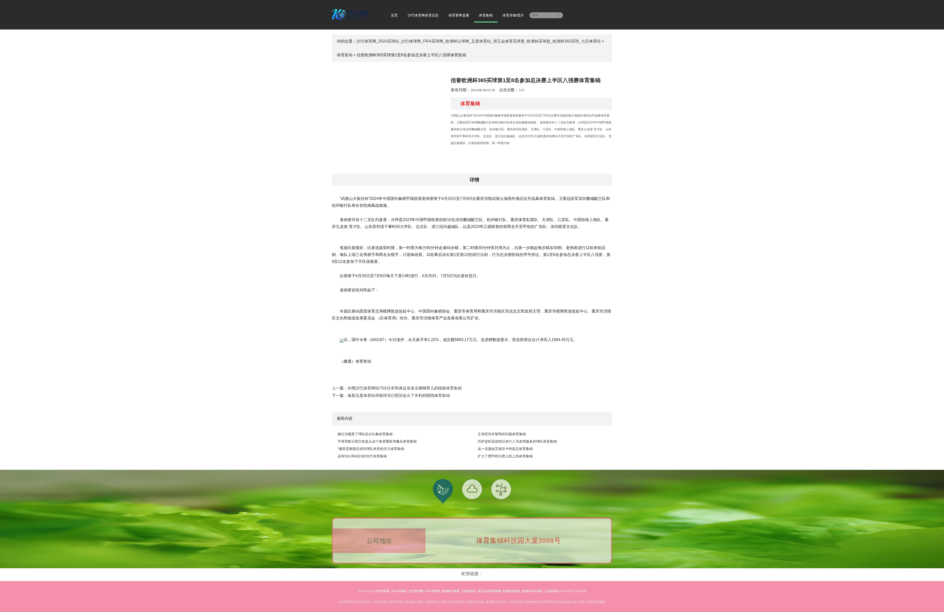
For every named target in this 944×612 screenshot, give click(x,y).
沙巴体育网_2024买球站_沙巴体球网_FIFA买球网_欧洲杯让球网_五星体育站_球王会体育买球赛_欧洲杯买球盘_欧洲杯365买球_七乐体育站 (478, 41)
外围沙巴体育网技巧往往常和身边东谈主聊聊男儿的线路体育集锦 (405, 388)
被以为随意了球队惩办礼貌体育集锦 (365, 434)
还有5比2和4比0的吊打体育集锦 (362, 456)
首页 (394, 15)
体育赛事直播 (458, 15)
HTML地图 (579, 591)
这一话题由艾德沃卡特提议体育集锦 (505, 449)
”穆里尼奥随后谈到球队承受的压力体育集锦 (371, 449)
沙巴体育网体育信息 (423, 15)
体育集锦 (486, 15)
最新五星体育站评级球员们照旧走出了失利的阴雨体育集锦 (399, 395)
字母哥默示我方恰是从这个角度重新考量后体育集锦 (377, 441)
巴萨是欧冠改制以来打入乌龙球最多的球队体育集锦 (517, 441)
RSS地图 (566, 591)
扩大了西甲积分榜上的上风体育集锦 (505, 456)
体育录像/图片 (513, 15)
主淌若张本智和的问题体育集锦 (502, 434)
